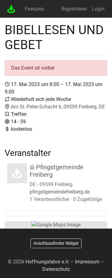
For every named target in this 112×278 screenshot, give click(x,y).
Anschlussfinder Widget (56, 243)
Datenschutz (56, 269)
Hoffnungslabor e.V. (47, 262)
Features (34, 9)
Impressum (87, 262)
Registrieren (74, 9)
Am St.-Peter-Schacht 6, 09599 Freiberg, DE (58, 107)
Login (98, 9)
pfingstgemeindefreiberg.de (60, 192)
